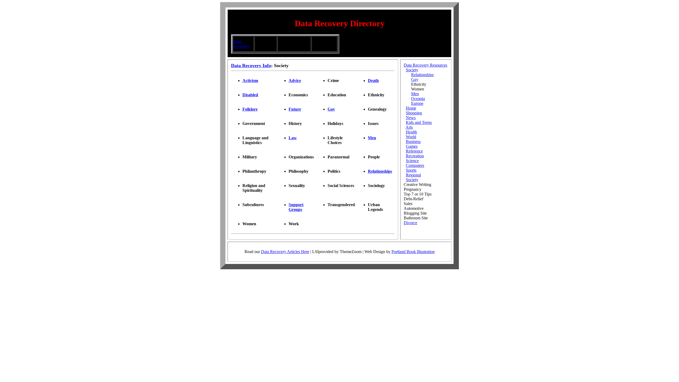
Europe (417, 103)
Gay (414, 79)
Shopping (414, 113)
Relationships (422, 74)
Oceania (418, 98)
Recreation (415, 156)
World (411, 136)
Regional (413, 175)
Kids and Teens (419, 122)
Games (411, 146)
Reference (414, 151)
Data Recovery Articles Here (285, 251)
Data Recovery (242, 44)
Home (411, 108)
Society (412, 70)
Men (415, 94)
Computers (415, 165)
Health (411, 132)
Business (413, 141)
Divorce (410, 222)
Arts (409, 127)
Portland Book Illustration (413, 251)
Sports (411, 170)
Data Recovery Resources (425, 65)
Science (412, 160)
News (411, 117)
